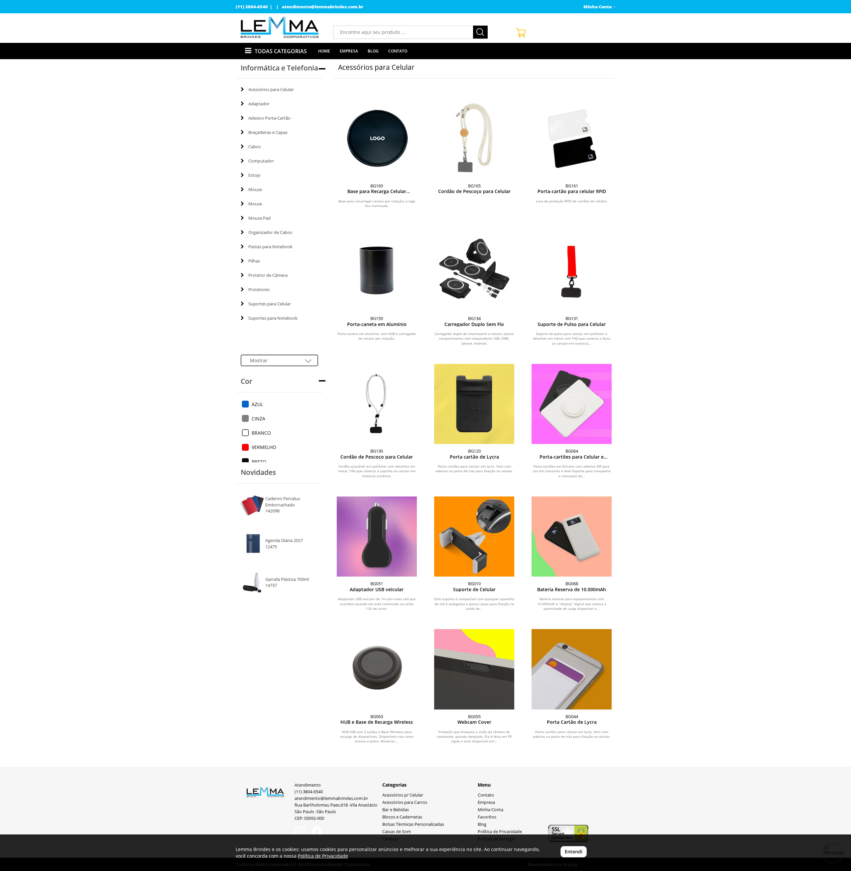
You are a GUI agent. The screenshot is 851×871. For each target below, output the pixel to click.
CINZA (258, 418)
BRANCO (261, 433)
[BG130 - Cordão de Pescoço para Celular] (377, 404)
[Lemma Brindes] (280, 27)
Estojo (254, 175)
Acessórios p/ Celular (402, 795)
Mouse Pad (259, 218)
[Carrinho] (563, 32)
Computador (261, 161)
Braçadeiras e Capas (268, 132)
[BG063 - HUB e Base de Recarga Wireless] (377, 669)
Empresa (349, 51)
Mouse (255, 189)
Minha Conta (490, 810)
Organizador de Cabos (270, 232)
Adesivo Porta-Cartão (269, 118)
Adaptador (259, 104)
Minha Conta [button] (598, 7)
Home (324, 51)
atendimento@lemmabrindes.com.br (322, 7)
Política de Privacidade (500, 831)
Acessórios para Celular (271, 89)
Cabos (254, 147)
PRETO (259, 462)
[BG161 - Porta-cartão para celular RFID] (572, 139)
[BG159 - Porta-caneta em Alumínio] (377, 271)
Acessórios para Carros (404, 802)
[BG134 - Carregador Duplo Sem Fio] (474, 271)
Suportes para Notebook (273, 318)
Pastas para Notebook (270, 247)
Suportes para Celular (269, 304)
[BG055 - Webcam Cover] (474, 669)
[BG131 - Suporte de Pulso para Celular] (572, 271)
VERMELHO (264, 447)
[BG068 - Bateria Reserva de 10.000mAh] (572, 536)
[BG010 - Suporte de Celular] (474, 536)
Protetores (259, 289)
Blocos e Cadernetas (402, 817)
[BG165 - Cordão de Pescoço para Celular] (474, 139)
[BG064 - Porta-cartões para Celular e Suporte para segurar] (572, 404)
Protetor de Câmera (268, 275)
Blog (373, 51)
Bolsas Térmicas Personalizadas (413, 824)
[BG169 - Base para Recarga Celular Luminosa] (377, 139)
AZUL (257, 404)
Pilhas (254, 261)
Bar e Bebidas (395, 810)
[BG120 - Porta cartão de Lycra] (474, 404)
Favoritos (487, 817)
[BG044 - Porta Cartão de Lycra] (572, 669)
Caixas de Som (396, 831)
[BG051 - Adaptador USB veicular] (377, 536)
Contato (397, 51)
